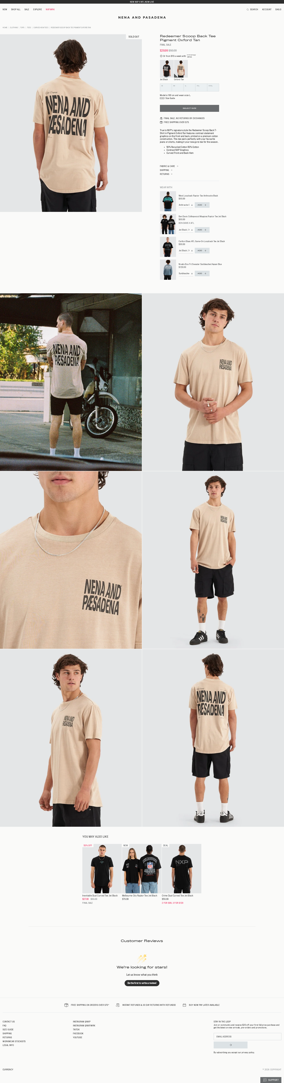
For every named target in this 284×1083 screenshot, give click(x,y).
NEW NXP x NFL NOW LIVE (142, 2)
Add (200, 205)
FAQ (4, 1025)
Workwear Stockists (14, 1041)
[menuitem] (5, 10)
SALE (26, 9)
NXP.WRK (50, 9)
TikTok (76, 1029)
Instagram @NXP (81, 1021)
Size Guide (8, 1029)
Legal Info (8, 1045)
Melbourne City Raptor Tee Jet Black (139, 896)
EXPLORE (37, 9)
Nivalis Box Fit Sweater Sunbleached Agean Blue (200, 264)
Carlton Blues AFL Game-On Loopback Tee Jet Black (202, 241)
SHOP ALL (16, 9)
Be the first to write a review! (142, 983)
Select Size (189, 108)
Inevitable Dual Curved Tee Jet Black (100, 896)
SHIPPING (164, 170)
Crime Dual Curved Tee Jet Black (177, 896)
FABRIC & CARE (167, 166)
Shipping (7, 1033)
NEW (5, 9)
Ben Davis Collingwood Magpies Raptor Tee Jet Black (202, 216)
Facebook (78, 1033)
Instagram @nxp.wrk (84, 1025)
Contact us (9, 1021)
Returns (7, 1037)
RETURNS (164, 174)
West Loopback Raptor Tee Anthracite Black (198, 196)
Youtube (77, 1037)
